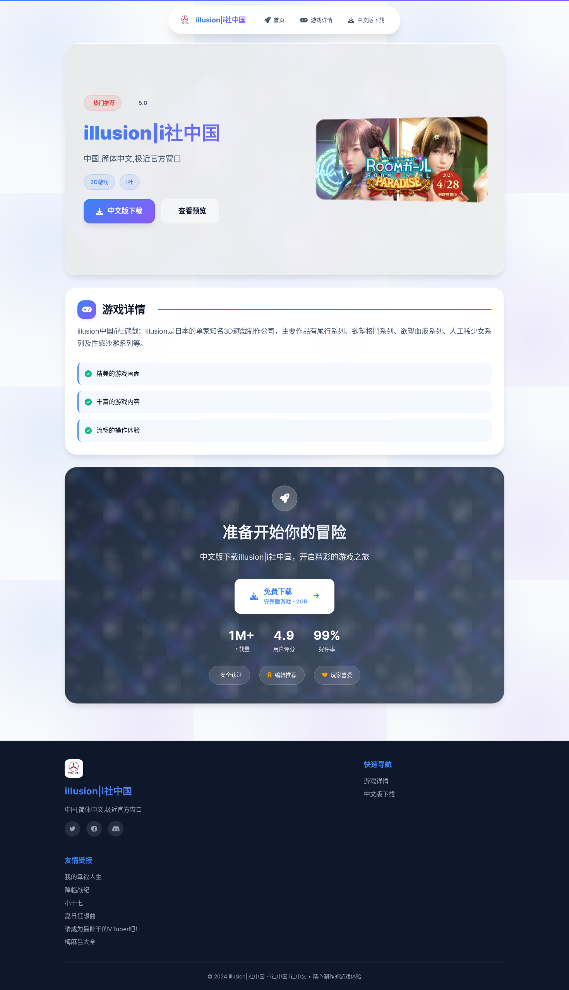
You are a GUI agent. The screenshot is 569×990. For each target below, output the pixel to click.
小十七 (74, 903)
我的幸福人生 (83, 877)
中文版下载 (379, 794)
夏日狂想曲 (80, 916)
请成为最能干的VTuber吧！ (103, 929)
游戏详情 (376, 781)
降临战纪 (77, 890)
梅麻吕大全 (80, 942)
